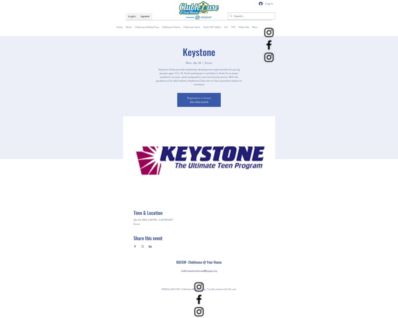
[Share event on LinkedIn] (150, 246)
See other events (199, 101)
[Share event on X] (142, 246)
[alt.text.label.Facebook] (269, 45)
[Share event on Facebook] (135, 246)
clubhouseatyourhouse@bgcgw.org (199, 270)
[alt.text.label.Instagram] (269, 32)
